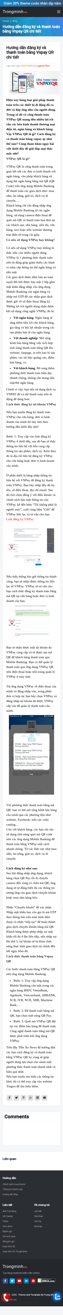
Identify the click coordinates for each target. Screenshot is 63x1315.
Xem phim (7, 1226)
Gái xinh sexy (9, 1236)
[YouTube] (19, 1281)
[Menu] (59, 12)
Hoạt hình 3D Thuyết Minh (15, 1251)
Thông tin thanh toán (13, 1189)
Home (6, 21)
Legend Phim (43, 65)
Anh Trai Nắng (9, 1211)
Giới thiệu (38, 1216)
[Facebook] (5, 1281)
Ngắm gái (7, 1231)
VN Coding (8, 1216)
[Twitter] (12, 1281)
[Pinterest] (33, 1281)
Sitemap (38, 1226)
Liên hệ (37, 1221)
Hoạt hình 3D (9, 1246)
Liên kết (37, 1211)
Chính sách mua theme (14, 1184)
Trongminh (15, 11)
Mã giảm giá (9, 1241)
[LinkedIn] (26, 1281)
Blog (15, 21)
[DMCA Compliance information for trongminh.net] (40, 1281)
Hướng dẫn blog (10, 1194)
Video (5, 1221)
